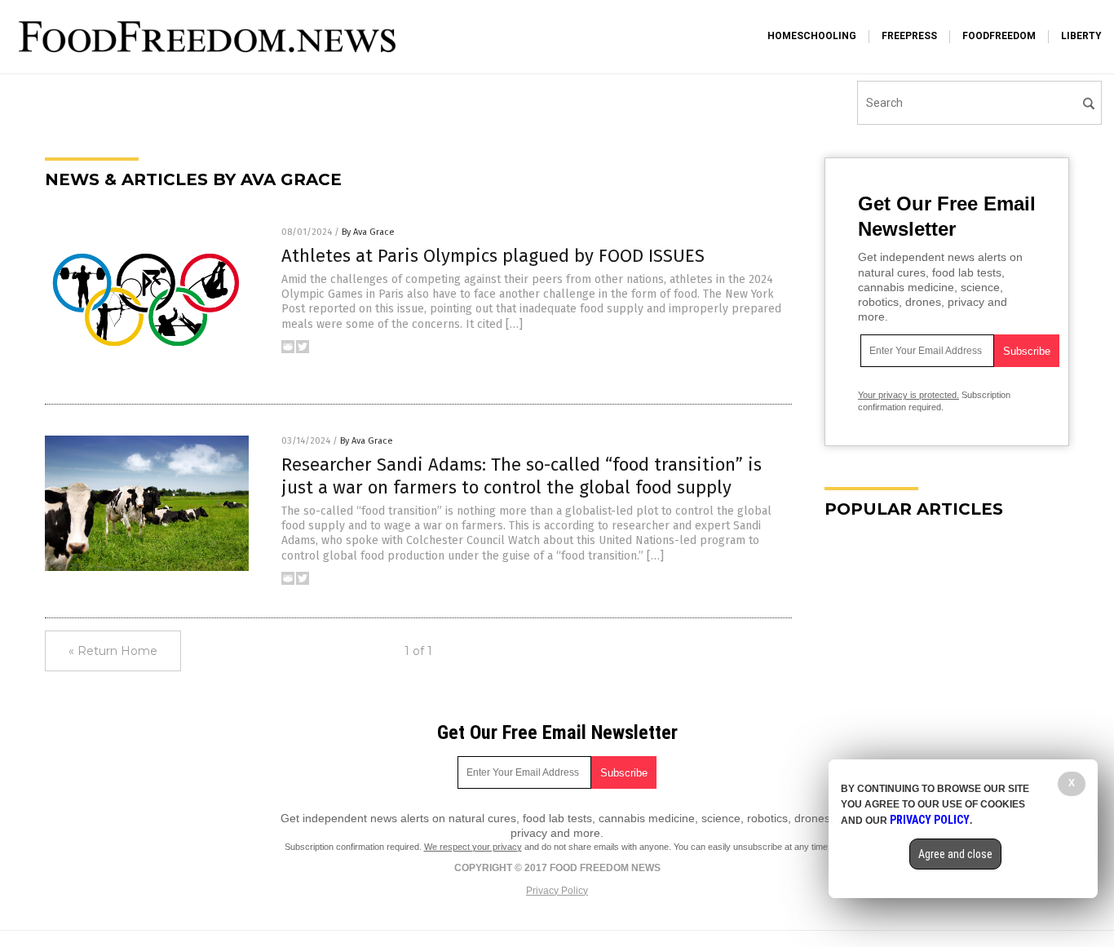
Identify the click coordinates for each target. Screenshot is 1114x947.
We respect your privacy (473, 847)
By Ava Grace (368, 232)
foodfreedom (999, 36)
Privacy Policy (557, 890)
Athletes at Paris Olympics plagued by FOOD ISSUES (493, 256)
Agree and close (955, 854)
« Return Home (113, 651)
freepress (909, 36)
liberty (1081, 36)
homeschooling (811, 36)
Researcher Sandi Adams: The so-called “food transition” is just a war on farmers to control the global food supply (521, 476)
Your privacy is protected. (908, 395)
